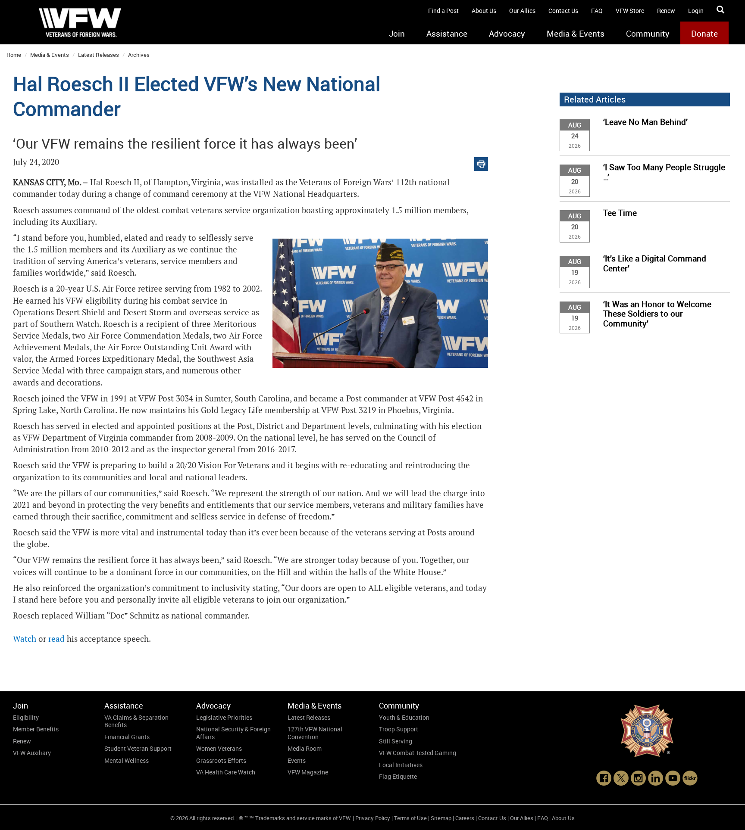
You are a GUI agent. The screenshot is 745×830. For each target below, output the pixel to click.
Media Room (305, 748)
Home (13, 55)
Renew (666, 10)
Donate (704, 33)
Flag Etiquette (398, 776)
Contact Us (563, 10)
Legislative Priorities (224, 717)
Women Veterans (219, 748)
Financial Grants (127, 737)
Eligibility (26, 717)
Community (648, 33)
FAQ (597, 10)
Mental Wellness (126, 760)
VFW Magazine (308, 772)
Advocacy (507, 33)
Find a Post (443, 10)
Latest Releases (98, 55)
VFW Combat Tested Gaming (417, 753)
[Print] (481, 162)
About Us (484, 10)
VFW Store (630, 10)
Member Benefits (36, 729)
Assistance (446, 33)
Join (397, 33)
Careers (464, 818)
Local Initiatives (401, 765)
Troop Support (398, 729)
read (56, 639)
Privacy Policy (372, 818)
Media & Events (575, 33)
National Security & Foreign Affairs (233, 733)
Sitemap (441, 818)
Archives (139, 55)
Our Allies (522, 10)
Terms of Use (410, 818)
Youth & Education (404, 717)
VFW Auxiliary (32, 753)
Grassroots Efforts (221, 760)
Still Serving (395, 741)
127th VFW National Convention (315, 733)
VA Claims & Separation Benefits (136, 721)
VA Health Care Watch (225, 772)
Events (297, 760)
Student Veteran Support (138, 748)
